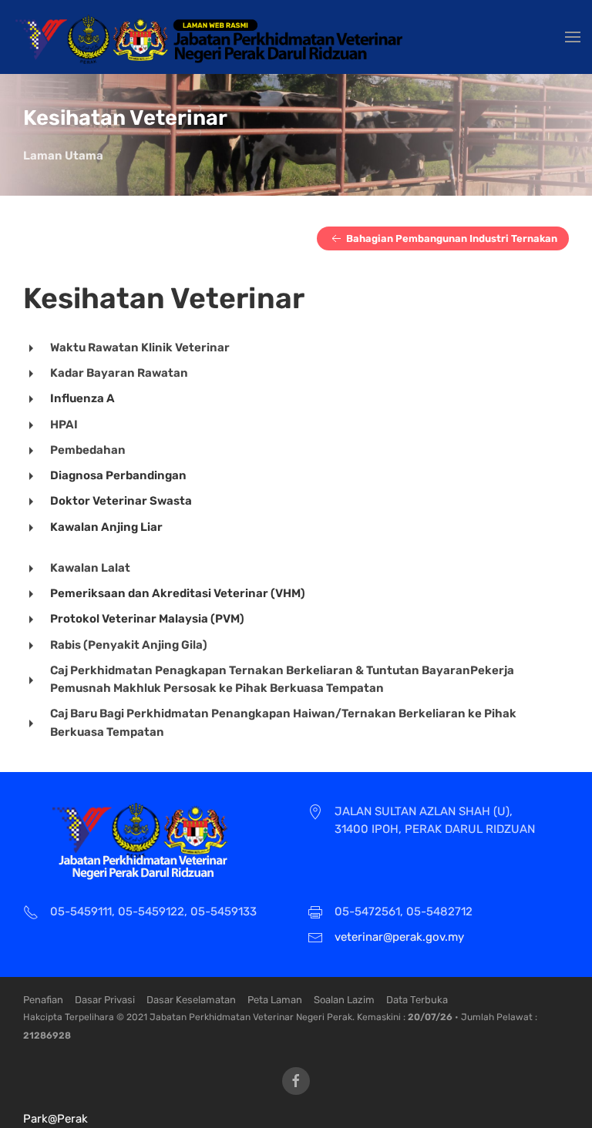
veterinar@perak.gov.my (399, 937)
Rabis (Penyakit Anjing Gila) (128, 645)
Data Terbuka (417, 999)
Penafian (43, 999)
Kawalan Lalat (90, 568)
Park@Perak (55, 1119)
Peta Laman (274, 999)
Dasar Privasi (105, 999)
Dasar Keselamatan (191, 999)
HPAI (64, 424)
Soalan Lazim (344, 999)
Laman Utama (63, 156)
